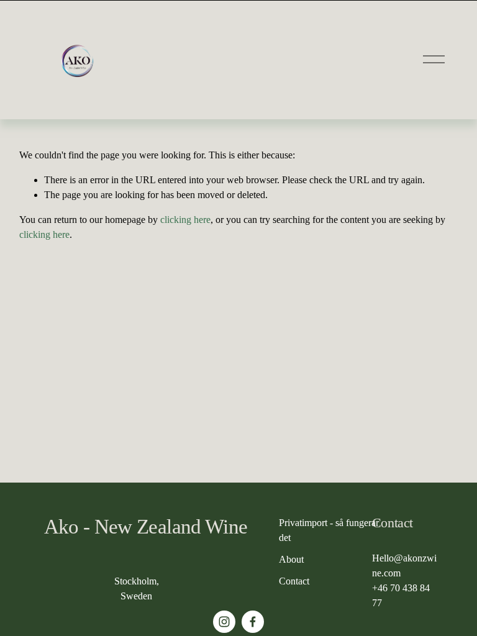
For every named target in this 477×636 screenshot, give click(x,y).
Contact (294, 581)
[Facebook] (253, 622)
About (291, 559)
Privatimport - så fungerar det (329, 530)
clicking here (185, 219)
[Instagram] (224, 622)
